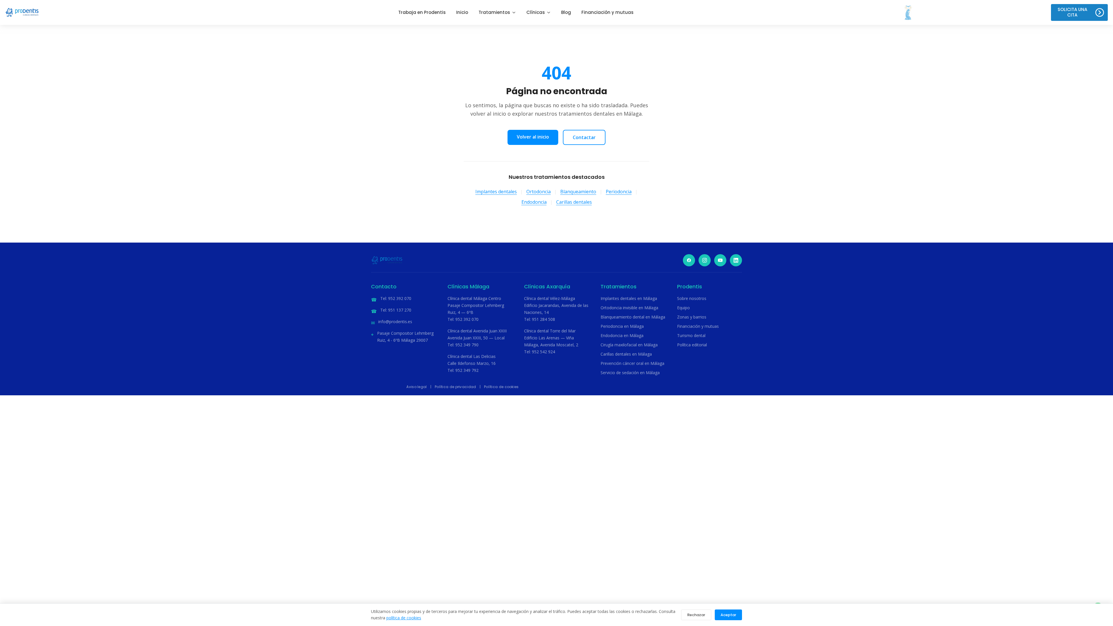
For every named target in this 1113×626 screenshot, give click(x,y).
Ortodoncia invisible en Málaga (629, 307)
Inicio (462, 12)
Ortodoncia (538, 191)
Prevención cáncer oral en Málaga (632, 363)
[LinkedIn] (736, 260)
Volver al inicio (533, 137)
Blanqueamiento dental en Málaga (633, 317)
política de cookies (403, 617)
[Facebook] (689, 260)
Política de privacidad (455, 386)
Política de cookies (501, 386)
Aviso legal (416, 386)
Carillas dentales (574, 202)
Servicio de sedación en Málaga (630, 372)
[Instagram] (705, 260)
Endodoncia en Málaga (622, 335)
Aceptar (728, 615)
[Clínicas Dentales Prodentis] (22, 12)
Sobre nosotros (691, 298)
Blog (566, 12)
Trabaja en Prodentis (422, 12)
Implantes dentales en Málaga (629, 298)
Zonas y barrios (691, 317)
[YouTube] (720, 260)
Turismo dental (691, 335)
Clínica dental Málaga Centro (474, 298)
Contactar (584, 137)
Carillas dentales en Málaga (626, 354)
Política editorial (692, 344)
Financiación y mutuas (607, 12)
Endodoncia (534, 202)
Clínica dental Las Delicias (472, 356)
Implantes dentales (496, 191)
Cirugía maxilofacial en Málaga (629, 344)
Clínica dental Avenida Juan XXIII (477, 331)
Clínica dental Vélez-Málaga (549, 298)
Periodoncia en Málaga (622, 326)
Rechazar (696, 615)
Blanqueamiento (578, 191)
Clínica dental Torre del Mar (550, 331)
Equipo (683, 307)
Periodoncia (619, 191)
